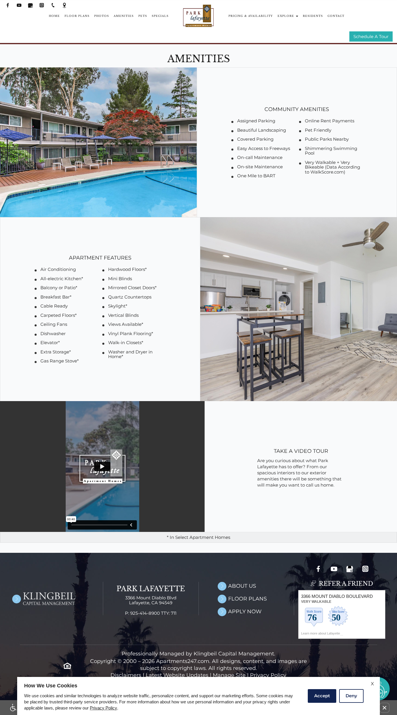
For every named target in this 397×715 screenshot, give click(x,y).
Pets (142, 15)
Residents (313, 15)
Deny (351, 695)
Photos (101, 15)
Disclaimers (125, 675)
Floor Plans (77, 15)
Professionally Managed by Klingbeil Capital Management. (198, 653)
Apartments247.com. (183, 661)
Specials (160, 15)
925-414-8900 (153, 613)
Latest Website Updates (177, 675)
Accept (322, 695)
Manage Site (229, 675)
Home (54, 15)
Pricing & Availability (250, 15)
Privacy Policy (268, 675)
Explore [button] (286, 15)
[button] (384, 707)
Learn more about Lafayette (320, 633)
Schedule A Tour (371, 36)
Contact (336, 15)
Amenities (124, 15)
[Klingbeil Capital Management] (37, 598)
